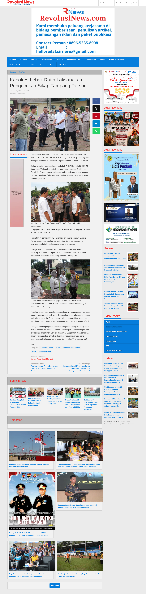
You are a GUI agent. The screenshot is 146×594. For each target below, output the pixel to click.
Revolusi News (112, 336)
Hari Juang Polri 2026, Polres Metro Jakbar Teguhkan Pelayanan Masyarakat (91, 404)
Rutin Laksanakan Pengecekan (68, 348)
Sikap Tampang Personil (41, 351)
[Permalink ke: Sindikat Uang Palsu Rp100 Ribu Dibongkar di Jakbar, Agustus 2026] (18, 393)
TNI (107, 346)
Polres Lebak (111, 341)
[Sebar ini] (96, 101)
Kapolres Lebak (47, 348)
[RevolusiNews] (20, 3)
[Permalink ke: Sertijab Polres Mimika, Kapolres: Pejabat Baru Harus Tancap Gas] (55, 391)
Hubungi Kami (109, 424)
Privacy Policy (121, 424)
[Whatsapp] (96, 131)
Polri (108, 322)
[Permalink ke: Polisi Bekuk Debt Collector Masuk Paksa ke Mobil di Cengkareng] (36, 392)
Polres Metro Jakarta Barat (116, 331)
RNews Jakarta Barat (114, 351)
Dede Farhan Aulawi (114, 327)
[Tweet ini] (96, 108)
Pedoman (131, 424)
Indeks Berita (125, 422)
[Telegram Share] (96, 123)
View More (55, 585)
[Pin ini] (96, 116)
